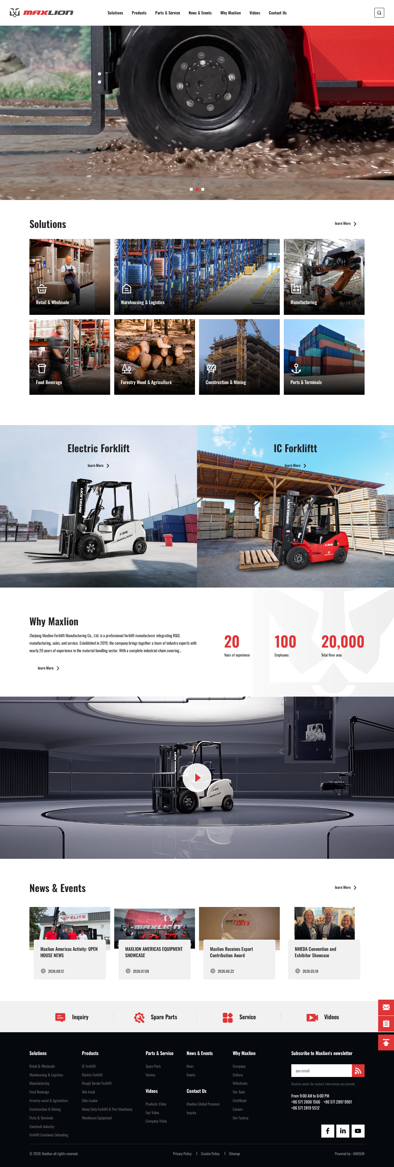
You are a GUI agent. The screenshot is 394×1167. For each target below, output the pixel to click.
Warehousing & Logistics (46, 1075)
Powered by (342, 1153)
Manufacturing (39, 1083)
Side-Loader (90, 1100)
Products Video (156, 1104)
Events (191, 1075)
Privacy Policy (182, 1153)
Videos (254, 13)
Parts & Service (167, 13)
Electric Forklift (92, 1075)
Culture (238, 1075)
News (190, 1066)
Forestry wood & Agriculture (48, 1100)
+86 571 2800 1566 (305, 1102)
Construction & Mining (45, 1109)
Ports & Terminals (41, 1118)
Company (239, 1066)
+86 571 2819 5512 (305, 1108)
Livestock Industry (41, 1126)
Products (139, 13)
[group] (69, 943)
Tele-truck (88, 1092)
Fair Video (152, 1112)
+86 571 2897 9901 (338, 1102)
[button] (191, 189)
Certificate (240, 1100)
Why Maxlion (230, 13)
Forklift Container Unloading (48, 1135)
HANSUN (359, 1153)
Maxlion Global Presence (203, 1104)
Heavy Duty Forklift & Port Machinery (107, 1109)
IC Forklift (89, 1066)
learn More (343, 223)
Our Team (239, 1092)
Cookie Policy (210, 1153)
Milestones (240, 1083)
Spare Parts (163, 1016)
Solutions (115, 13)
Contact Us (278, 13)
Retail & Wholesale (42, 1066)
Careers (238, 1109)
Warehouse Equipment (97, 1118)
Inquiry (80, 1016)
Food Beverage (39, 1092)
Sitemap (234, 1153)
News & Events (200, 13)
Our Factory (240, 1118)
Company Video (156, 1121)
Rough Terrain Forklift (97, 1083)
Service (247, 1016)
